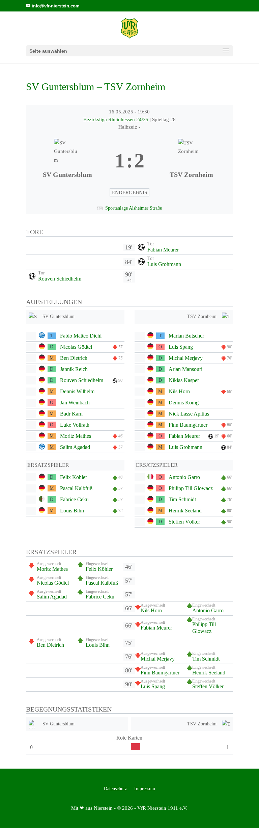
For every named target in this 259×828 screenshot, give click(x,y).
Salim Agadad (75, 447)
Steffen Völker (184, 522)
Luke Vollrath (74, 425)
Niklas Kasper (184, 380)
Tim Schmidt (182, 499)
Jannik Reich (74, 369)
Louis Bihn (72, 510)
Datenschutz (115, 788)
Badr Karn (71, 414)
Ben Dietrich (73, 358)
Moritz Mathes (75, 436)
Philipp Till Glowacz (191, 488)
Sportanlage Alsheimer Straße (133, 208)
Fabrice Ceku (74, 499)
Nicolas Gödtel (76, 347)
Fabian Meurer (163, 249)
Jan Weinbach (75, 402)
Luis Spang (181, 347)
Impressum (144, 788)
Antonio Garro (184, 477)
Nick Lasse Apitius (189, 414)
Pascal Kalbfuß (76, 488)
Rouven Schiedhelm (59, 279)
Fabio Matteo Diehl (81, 336)
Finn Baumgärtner (188, 425)
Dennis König (184, 402)
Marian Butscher (186, 336)
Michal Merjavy (186, 358)
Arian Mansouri (185, 369)
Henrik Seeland (185, 510)
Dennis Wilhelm (77, 391)
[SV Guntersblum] (68, 161)
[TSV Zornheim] (191, 161)
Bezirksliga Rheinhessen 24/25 (116, 119)
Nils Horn (179, 391)
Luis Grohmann (164, 264)
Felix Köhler (73, 477)
